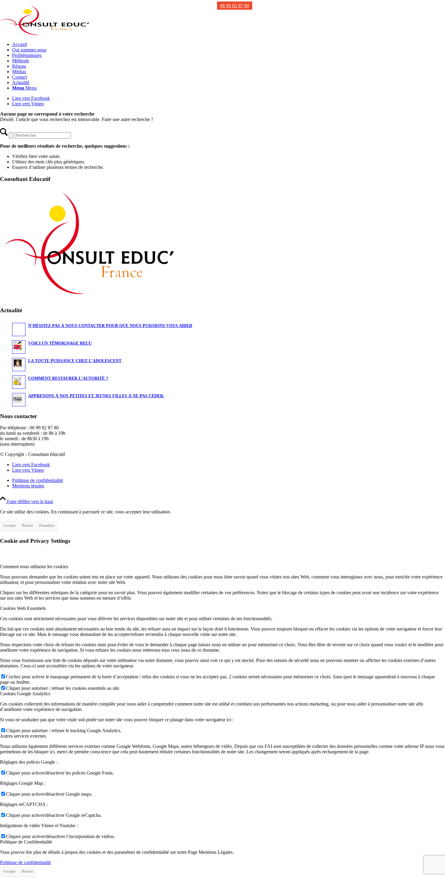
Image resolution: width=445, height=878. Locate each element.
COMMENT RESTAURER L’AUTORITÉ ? (68, 378)
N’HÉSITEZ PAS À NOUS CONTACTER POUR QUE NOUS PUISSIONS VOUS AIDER (110, 325)
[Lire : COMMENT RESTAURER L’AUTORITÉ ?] (18, 382)
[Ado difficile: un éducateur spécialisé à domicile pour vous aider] (45, 34)
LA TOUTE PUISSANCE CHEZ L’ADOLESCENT (74, 361)
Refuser (27, 525)
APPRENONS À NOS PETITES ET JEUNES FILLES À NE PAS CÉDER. (96, 396)
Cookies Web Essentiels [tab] (23, 608)
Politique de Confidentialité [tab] (26, 841)
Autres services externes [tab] (23, 736)
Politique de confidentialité (25, 862)
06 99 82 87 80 (234, 5)
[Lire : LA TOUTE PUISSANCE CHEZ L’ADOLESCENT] (18, 364)
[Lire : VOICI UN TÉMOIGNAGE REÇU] (18, 347)
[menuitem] (228, 44)
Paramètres (47, 525)
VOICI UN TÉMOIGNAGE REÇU (60, 343)
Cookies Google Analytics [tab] (25, 693)
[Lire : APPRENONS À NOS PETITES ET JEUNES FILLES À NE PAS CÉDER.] (18, 399)
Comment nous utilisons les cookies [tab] (34, 566)
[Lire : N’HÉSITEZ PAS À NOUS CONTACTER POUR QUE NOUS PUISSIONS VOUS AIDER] (18, 329)
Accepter (9, 525)
